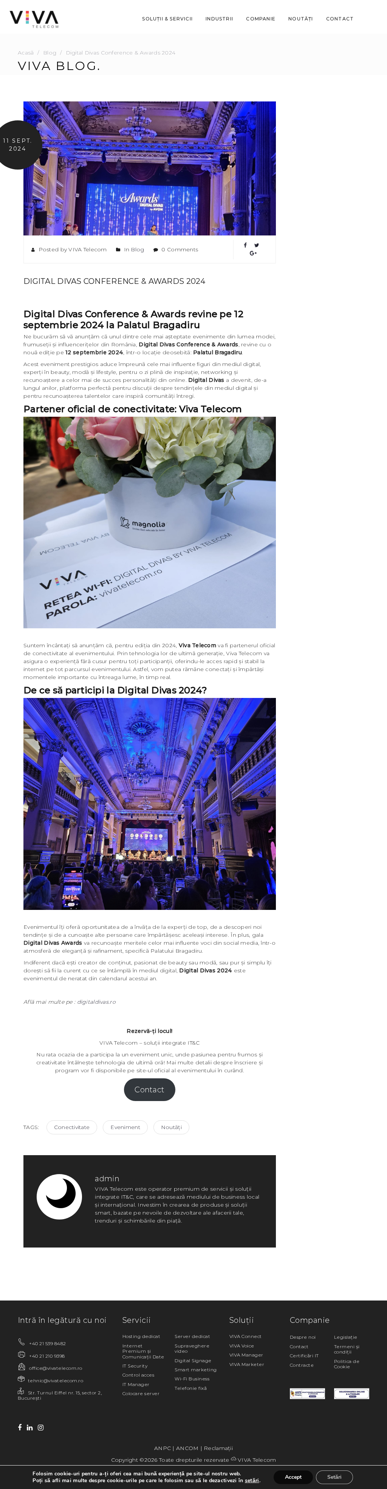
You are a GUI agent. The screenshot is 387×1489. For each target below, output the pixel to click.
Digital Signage (193, 1360)
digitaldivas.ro (96, 1001)
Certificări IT (304, 1355)
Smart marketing (196, 1369)
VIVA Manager (246, 1355)
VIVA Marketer (246, 1364)
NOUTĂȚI (300, 19)
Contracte (302, 1365)
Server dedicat (192, 1336)
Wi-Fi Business (192, 1379)
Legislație (346, 1337)
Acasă (26, 52)
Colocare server (140, 1393)
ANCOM (187, 1448)
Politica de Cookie (346, 1363)
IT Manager (136, 1384)
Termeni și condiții (347, 1349)
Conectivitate (72, 1127)
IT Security (134, 1366)
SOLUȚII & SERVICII (167, 19)
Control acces (138, 1375)
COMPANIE (261, 19)
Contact (149, 1089)
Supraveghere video (192, 1348)
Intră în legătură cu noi (62, 1320)
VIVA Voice (241, 1346)
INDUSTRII (219, 19)
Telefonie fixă (191, 1388)
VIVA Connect (245, 1336)
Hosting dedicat (141, 1336)
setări (252, 1480)
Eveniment (125, 1127)
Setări (334, 1477)
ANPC (162, 1448)
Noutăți (171, 1127)
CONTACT (340, 19)
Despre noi (303, 1337)
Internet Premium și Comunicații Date (143, 1351)
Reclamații (218, 1448)
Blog (49, 52)
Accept (293, 1477)
